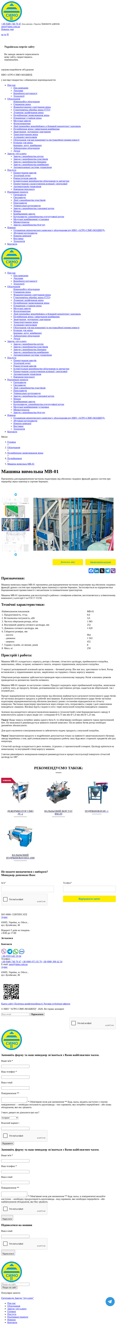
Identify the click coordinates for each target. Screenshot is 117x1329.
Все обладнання (31, 101)
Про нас (11, 85)
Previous (15, 494)
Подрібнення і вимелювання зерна (31, 115)
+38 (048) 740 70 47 (11, 24)
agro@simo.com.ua (10, 26)
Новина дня (7, 29)
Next (15, 554)
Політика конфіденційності (28, 1003)
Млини (17, 211)
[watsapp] (15, 953)
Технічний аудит (22, 175)
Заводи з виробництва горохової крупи (33, 208)
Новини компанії (22, 235)
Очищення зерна (22, 104)
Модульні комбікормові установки (31, 219)
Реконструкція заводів (24, 178)
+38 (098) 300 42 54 (52, 961)
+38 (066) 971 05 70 (32, 961)
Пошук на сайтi (9, 1287)
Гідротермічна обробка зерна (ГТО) (31, 109)
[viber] (4, 953)
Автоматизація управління (27, 186)
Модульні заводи (22, 120)
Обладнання (13, 99)
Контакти (12, 244)
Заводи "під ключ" (24, 1298)
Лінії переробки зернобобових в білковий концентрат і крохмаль (47, 126)
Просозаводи (20, 203)
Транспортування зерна (25, 134)
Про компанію (20, 88)
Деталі (16, 151)
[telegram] (9, 953)
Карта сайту (7, 1003)
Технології (18, 96)
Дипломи (18, 90)
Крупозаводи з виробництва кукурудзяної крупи (38, 216)
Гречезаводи (19, 194)
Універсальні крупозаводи (27, 205)
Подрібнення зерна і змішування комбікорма (36, 129)
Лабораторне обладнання (26, 148)
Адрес (4, 917)
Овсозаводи (19, 197)
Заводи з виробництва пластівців (30, 159)
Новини (11, 227)
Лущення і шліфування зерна (28, 112)
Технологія (19, 241)
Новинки (18, 101)
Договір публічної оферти (56, 1003)
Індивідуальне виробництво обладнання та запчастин (41, 181)
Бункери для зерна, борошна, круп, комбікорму (27, 144)
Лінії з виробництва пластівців (29, 200)
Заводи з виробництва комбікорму (31, 164)
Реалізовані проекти (17, 192)
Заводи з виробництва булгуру (29, 224)
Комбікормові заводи (24, 214)
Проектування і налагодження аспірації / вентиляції (40, 183)
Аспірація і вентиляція (25, 137)
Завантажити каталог (100, 562)
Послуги (11, 170)
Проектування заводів (24, 172)
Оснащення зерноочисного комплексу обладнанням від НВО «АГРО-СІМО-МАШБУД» (59, 230)
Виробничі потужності (25, 93)
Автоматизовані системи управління (32, 167)
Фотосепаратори (22, 123)
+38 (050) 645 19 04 (11, 956)
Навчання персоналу (24, 189)
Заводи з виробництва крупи (28, 156)
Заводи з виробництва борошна (29, 161)
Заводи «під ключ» (17, 153)
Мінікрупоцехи (21, 222)
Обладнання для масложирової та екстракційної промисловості (46, 140)
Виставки (18, 238)
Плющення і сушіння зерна (27, 118)
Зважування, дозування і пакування (32, 131)
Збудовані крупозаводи (25, 233)
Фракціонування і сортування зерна (32, 107)
